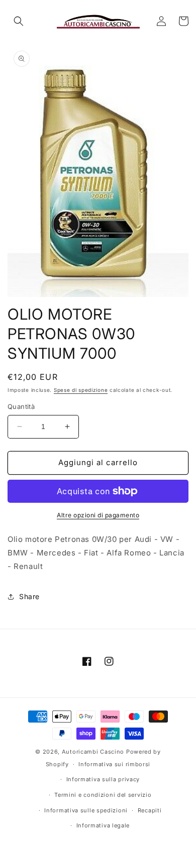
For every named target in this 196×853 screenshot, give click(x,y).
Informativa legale (103, 825)
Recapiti (150, 810)
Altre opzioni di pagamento (98, 515)
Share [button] (29, 596)
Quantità (21, 406)
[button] (19, 21)
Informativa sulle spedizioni (86, 810)
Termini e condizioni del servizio (102, 794)
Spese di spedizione (81, 390)
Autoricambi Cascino (93, 751)
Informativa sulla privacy (103, 779)
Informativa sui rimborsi (114, 764)
